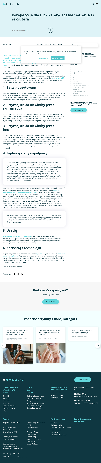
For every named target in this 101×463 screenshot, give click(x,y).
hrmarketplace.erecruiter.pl (60, 427)
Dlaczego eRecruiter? (11, 387)
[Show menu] (97, 4)
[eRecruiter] (12, 4)
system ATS (40, 254)
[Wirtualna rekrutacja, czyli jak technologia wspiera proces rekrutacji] (50, 345)
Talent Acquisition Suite (53, 44)
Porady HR (39, 44)
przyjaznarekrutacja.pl (58, 435)
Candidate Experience (79, 70)
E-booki (6, 396)
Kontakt (30, 393)
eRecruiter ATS (9, 390)
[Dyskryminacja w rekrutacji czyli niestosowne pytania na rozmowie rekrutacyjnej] (18, 345)
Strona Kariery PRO (10, 432)
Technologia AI (32, 427)
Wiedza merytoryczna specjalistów (17, 236)
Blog (22, 30)
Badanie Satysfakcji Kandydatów (34, 440)
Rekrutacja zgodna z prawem (81, 85)
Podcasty (6, 403)
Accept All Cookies (57, 58)
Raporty (6, 398)
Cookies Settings (43, 58)
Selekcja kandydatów (78, 87)
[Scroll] (50, 30)
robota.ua (54, 432)
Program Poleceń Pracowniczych (33, 433)
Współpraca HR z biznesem (80, 95)
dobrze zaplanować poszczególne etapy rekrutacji (31, 191)
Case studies (7, 401)
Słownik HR (76, 89)
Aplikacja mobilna (9, 439)
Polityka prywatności (34, 398)
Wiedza (5, 393)
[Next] (97, 345)
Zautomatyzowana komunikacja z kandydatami (13, 447)
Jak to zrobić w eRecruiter (80, 75)
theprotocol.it (55, 430)
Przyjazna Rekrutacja (78, 83)
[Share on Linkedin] (22, 274)
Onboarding (31, 437)
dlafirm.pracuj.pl (56, 425)
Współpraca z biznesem (11, 422)
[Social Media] (4, 454)
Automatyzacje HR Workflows (9, 428)
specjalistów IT (58, 78)
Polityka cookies (33, 401)
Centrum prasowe (9, 406)
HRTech (75, 74)
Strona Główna (16, 30)
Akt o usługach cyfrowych (36, 403)
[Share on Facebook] (14, 274)
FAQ (4, 411)
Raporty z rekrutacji (10, 437)
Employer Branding (78, 72)
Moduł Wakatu (32, 444)
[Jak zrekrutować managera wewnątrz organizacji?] (83, 334)
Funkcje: (6, 419)
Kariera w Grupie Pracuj (35, 396)
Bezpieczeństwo (9, 444)
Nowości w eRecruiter (79, 79)
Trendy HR (75, 93)
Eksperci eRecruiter (10, 408)
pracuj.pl (53, 422)
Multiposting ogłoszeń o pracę (36, 423)
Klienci (74, 77)
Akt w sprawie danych (35, 406)
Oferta (29, 387)
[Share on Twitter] (18, 274)
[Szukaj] (92, 4)
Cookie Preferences (34, 408)
